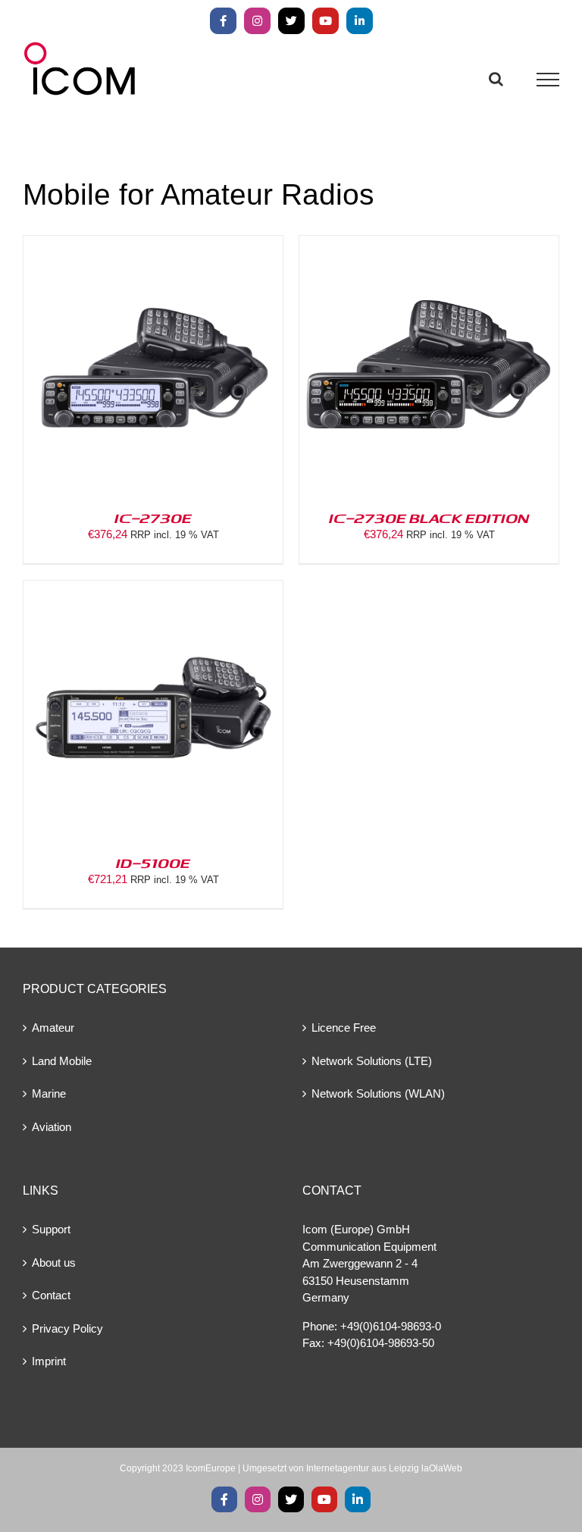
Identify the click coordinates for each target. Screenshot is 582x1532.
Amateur (53, 1027)
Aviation (51, 1126)
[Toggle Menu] (548, 79)
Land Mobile (62, 1060)
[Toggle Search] (496, 78)
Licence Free (343, 1027)
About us (54, 1262)
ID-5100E (153, 863)
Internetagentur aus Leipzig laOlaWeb (384, 1468)
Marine (49, 1093)
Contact (51, 1295)
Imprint (49, 1361)
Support (51, 1229)
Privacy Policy (67, 1328)
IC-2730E (153, 518)
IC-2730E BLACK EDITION (429, 518)
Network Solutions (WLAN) (378, 1093)
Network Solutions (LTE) (371, 1060)
